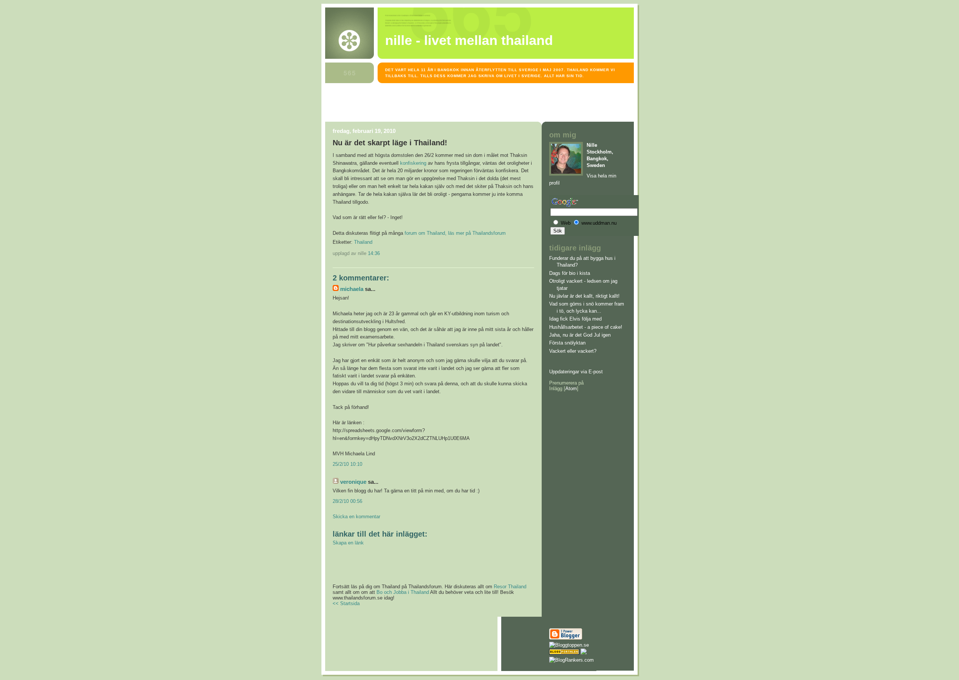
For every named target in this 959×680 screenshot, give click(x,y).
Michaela (351, 289)
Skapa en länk (348, 543)
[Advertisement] (461, 104)
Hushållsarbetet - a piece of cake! (585, 327)
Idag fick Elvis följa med (575, 319)
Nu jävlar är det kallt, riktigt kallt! (584, 296)
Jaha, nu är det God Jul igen (580, 335)
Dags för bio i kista (569, 273)
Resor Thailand (510, 586)
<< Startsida (346, 603)
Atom (571, 388)
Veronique (353, 482)
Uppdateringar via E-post (576, 371)
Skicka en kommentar (356, 516)
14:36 (374, 253)
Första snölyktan (567, 343)
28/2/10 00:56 (347, 501)
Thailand (363, 242)
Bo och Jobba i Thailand (402, 592)
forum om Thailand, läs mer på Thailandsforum (455, 233)
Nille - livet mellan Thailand (469, 40)
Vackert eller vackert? (572, 351)
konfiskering (413, 163)
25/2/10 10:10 (347, 464)
